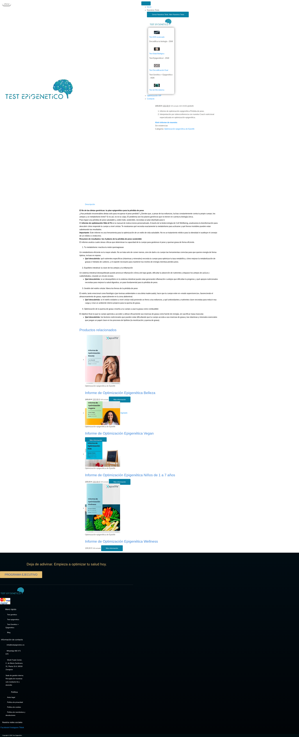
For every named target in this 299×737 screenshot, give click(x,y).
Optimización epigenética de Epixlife (179, 129)
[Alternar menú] (146, 3)
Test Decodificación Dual (158, 70)
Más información (120, 399)
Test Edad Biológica (156, 54)
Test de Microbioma (156, 90)
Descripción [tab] (90, 204)
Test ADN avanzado (156, 37)
